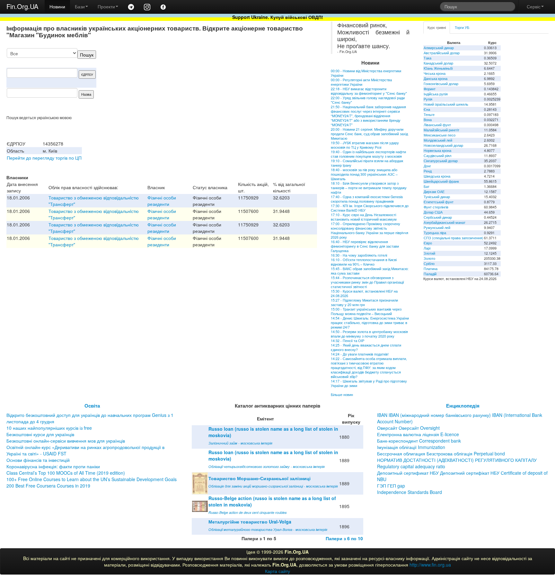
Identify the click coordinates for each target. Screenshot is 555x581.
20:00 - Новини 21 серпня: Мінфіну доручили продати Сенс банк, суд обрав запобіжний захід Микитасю (369, 134)
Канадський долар (438, 63)
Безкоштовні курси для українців (40, 434)
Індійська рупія (436, 94)
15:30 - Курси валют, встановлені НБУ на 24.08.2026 (364, 293)
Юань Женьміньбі (438, 68)
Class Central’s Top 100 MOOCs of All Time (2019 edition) (65, 473)
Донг (427, 165)
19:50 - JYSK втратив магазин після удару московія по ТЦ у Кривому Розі (365, 145)
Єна (427, 109)
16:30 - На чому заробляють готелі (359, 255)
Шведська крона (437, 176)
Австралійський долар (442, 52)
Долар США (433, 212)
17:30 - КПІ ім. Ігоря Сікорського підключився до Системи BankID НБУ (370, 208)
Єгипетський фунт (439, 201)
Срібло (429, 263)
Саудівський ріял (437, 155)
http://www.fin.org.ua (430, 564)
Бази (80, 6)
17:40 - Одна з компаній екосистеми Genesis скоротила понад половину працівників (367, 199)
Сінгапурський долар (441, 160)
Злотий (429, 253)
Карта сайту (277, 571)
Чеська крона (434, 73)
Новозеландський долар (443, 145)
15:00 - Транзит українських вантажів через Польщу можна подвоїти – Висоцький (366, 311)
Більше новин (342, 394)
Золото (429, 258)
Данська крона (435, 78)
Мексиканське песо (439, 135)
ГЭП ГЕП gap (391, 485)
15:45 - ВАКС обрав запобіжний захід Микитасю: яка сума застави (370, 271)
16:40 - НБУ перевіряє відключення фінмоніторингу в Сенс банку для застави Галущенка (365, 246)
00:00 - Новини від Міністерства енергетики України (366, 73)
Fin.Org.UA (22, 6)
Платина (430, 268)
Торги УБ (462, 27)
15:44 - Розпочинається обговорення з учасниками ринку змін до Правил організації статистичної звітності (367, 282)
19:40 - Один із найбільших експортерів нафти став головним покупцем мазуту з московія (368, 154)
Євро (428, 243)
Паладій (430, 273)
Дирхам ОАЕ (434, 191)
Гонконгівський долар (441, 83)
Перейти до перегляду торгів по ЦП (44, 157)
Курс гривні (436, 27)
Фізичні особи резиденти (161, 200)
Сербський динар (438, 217)
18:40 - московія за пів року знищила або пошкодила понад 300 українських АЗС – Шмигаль (364, 174)
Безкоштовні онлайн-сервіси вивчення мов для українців (65, 440)
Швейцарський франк (441, 181)
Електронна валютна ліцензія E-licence (418, 434)
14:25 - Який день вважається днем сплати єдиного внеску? (366, 347)
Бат (426, 186)
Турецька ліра (435, 232)
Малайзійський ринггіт (441, 130)
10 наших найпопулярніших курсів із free (49, 428)
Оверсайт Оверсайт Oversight (408, 428)
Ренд (428, 171)
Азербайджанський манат (444, 222)
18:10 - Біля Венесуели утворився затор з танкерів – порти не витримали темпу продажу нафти (369, 188)
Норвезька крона (437, 150)
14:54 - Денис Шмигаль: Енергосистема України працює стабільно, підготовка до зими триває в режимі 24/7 (370, 323)
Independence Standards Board (409, 492)
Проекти (106, 6)
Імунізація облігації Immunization (411, 447)
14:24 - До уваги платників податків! (360, 354)
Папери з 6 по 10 (344, 538)
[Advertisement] (269, 81)
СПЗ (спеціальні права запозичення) (453, 237)
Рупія (428, 99)
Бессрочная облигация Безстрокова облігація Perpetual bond (441, 453)
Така (427, 58)
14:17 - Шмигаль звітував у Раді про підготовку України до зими (369, 383)
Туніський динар (437, 196)
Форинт (430, 88)
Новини (57, 6)
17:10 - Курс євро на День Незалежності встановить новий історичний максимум (364, 217)
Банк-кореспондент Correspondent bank (419, 440)
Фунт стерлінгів (436, 207)
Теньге (429, 114)
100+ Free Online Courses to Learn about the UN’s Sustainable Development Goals (91, 479)
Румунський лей (437, 227)
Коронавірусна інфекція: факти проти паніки (53, 466)
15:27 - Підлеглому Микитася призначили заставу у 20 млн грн (364, 302)
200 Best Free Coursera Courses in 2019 (48, 485)
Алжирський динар (439, 47)
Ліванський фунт (437, 124)
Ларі (427, 248)
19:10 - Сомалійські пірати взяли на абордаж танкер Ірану (367, 163)
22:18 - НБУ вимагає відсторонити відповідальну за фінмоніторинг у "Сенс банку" (369, 91)
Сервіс (534, 6)
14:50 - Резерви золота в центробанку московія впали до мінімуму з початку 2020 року (369, 334)
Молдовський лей (438, 140)
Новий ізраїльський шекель (446, 104)
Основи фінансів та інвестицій (38, 460)
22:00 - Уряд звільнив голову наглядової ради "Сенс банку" (368, 100)
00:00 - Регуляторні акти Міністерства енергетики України (361, 82)
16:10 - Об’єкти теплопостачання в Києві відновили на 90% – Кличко (364, 262)
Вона (428, 119)
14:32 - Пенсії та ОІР (347, 340)
